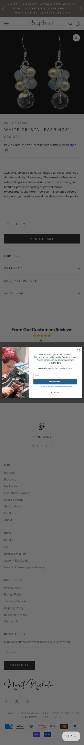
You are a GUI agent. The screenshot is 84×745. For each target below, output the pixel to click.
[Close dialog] (79, 349)
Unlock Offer (55, 381)
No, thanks (55, 392)
